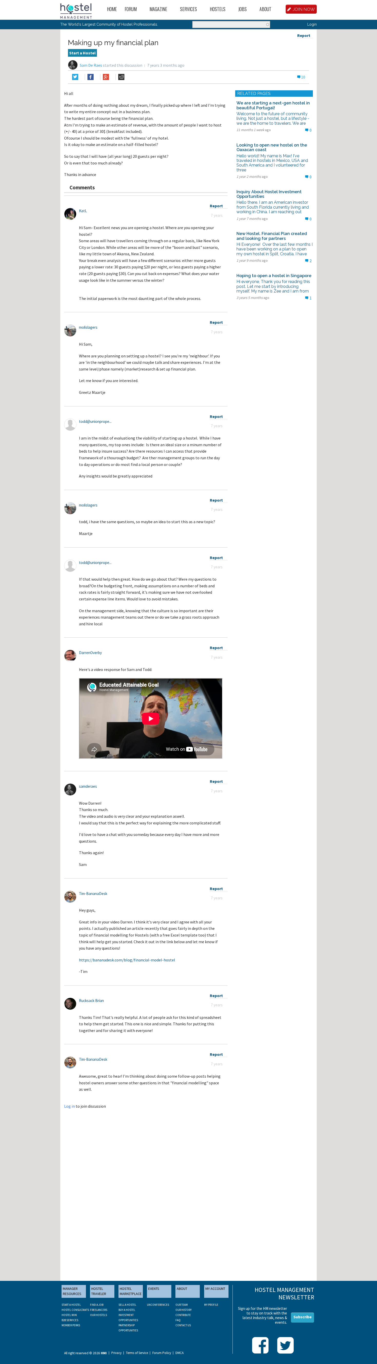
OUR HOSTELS (98, 1315)
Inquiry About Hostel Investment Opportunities (269, 194)
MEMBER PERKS (71, 1325)
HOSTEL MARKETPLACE (131, 1291)
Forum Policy (161, 1353)
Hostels (217, 9)
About (265, 9)
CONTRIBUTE (183, 1315)
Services (188, 9)
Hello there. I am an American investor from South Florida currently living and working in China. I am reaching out (272, 207)
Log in (69, 1106)
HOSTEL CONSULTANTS (75, 1310)
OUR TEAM (181, 1305)
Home (112, 9)
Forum (131, 9)
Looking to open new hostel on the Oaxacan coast (271, 147)
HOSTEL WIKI (69, 1315)
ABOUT (182, 1288)
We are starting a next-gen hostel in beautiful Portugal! (273, 105)
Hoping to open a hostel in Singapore (273, 275)
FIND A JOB (96, 1305)
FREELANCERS (98, 1310)
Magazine (158, 9)
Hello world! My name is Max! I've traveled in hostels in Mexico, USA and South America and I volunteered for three (272, 162)
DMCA (179, 1353)
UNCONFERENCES (158, 1305)
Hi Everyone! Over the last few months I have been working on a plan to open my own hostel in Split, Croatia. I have (274, 249)
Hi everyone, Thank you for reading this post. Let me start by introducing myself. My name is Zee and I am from (273, 286)
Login (312, 24)
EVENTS (153, 1288)
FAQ (178, 1320)
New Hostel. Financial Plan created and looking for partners (271, 236)
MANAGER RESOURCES (72, 1291)
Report (303, 35)
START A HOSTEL (71, 1305)
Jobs (242, 9)
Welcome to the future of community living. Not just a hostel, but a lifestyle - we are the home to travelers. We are (272, 118)
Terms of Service (137, 1353)
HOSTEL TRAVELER (98, 1291)
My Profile (211, 1305)
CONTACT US (183, 1325)
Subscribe (302, 1316)
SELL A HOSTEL (127, 1305)
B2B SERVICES (70, 1320)
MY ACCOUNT (215, 1288)
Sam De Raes (91, 65)
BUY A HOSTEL (126, 1310)
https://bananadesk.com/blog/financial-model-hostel (127, 959)
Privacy (116, 1353)
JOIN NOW (304, 9)
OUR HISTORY (183, 1310)
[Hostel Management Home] (76, 10)
